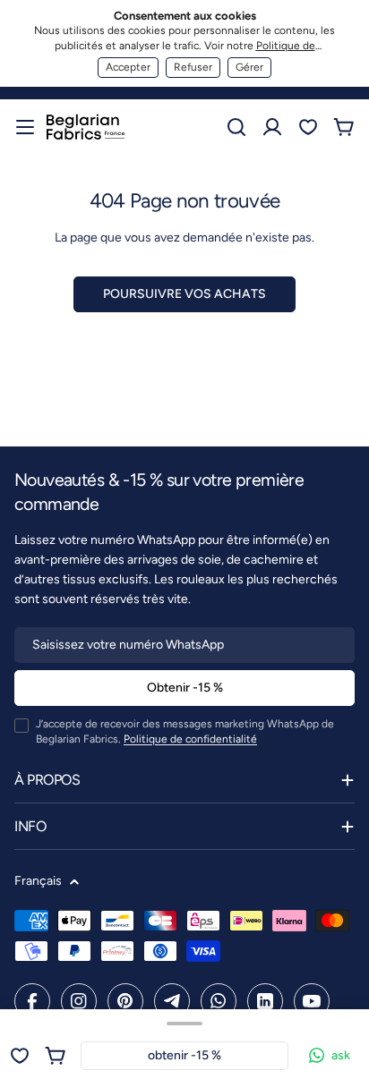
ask (340, 1055)
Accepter (128, 67)
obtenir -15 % (184, 1055)
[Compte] (272, 127)
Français (38, 880)
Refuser (193, 67)
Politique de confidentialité (190, 739)
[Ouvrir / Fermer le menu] (25, 127)
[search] (236, 127)
